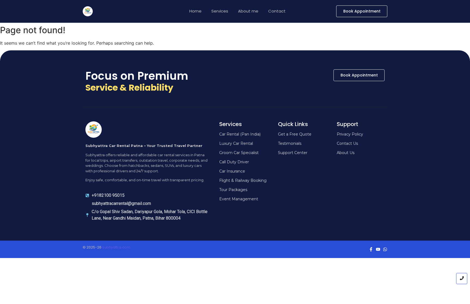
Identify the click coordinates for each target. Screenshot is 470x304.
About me (248, 11)
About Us (345, 152)
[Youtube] (378, 249)
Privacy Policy (350, 134)
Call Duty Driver (234, 161)
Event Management (238, 198)
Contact (277, 11)
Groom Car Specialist (239, 152)
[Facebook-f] (371, 249)
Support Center (292, 152)
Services (219, 11)
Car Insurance (232, 171)
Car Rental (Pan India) (240, 134)
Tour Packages (233, 189)
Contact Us (347, 143)
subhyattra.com (116, 247)
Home (195, 11)
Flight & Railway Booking (243, 180)
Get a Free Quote (294, 134)
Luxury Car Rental (236, 143)
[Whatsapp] (385, 249)
